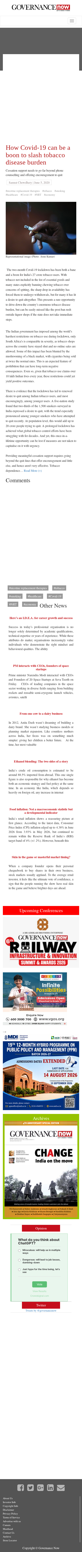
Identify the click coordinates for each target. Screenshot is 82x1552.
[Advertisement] (41, 98)
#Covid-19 (26, 194)
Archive (7, 1536)
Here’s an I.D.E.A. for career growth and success (41, 618)
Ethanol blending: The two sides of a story (41, 761)
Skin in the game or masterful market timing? (41, 857)
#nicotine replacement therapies (23, 191)
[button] (8, 942)
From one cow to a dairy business (41, 713)
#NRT (38, 194)
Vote (39, 1284)
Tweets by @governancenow (41, 1310)
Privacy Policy (10, 1513)
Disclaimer (8, 1509)
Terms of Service (11, 1517)
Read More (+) (33, 470)
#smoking (60, 191)
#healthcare (12, 194)
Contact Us (8, 1532)
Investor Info (9, 1502)
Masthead (8, 1529)
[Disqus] (41, 533)
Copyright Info (10, 1506)
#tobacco (47, 191)
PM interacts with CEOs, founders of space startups (41, 667)
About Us (8, 1498)
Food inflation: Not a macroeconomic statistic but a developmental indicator (41, 811)
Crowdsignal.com (39, 1295)
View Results (39, 1291)
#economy (49, 194)
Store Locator (10, 1540)
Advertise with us (12, 1521)
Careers (6, 1525)
